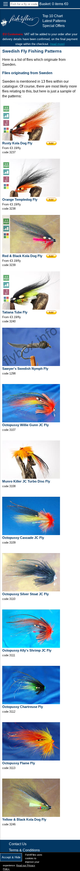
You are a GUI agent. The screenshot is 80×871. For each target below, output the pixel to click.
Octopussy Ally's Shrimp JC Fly (26, 650)
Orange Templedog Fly (19, 199)
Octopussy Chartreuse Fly (22, 707)
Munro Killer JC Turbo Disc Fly (26, 481)
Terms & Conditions (24, 850)
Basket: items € (53, 4)
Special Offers (53, 26)
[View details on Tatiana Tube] (31, 308)
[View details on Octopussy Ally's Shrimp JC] (31, 646)
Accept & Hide (11, 857)
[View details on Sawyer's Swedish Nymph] (31, 365)
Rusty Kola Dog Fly (17, 143)
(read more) (57, 44)
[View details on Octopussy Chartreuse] (31, 703)
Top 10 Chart (52, 16)
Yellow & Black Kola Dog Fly (24, 819)
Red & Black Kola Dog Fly (22, 256)
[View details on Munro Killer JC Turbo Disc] (31, 477)
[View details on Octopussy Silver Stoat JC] (31, 590)
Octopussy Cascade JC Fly (23, 538)
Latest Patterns (54, 21)
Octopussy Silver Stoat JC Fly (25, 594)
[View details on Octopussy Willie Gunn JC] (31, 421)
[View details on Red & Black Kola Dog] (31, 252)
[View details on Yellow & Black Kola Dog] (31, 816)
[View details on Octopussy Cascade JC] (31, 534)
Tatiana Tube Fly (14, 312)
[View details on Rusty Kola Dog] (31, 139)
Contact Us (17, 844)
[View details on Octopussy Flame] (31, 759)
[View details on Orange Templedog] (31, 196)
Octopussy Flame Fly (18, 763)
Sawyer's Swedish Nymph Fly (25, 368)
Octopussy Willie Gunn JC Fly (25, 425)
